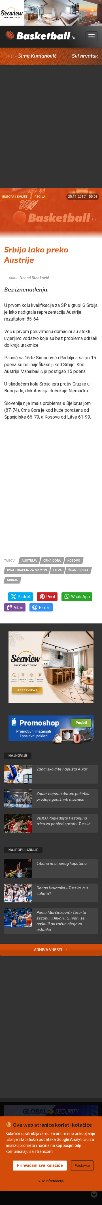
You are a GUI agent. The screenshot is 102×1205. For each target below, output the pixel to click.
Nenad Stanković (34, 278)
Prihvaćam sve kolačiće (40, 1165)
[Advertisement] (51, 133)
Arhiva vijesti (48, 949)
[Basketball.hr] (40, 39)
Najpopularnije (23, 850)
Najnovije (17, 756)
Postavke (82, 1165)
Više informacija (51, 1181)
